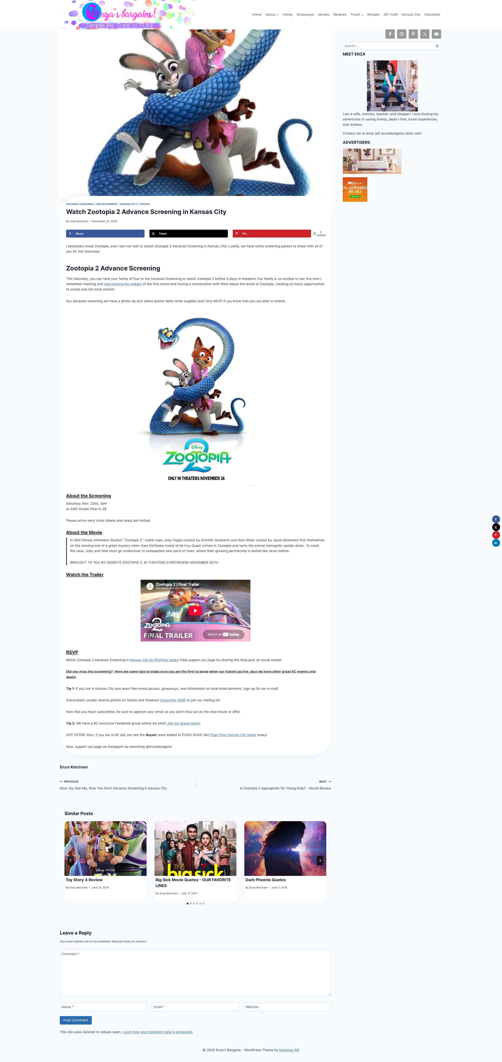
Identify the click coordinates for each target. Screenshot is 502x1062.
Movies (323, 14)
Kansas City (411, 14)
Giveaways (305, 14)
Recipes (373, 14)
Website (252, 1007)
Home (257, 14)
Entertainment (107, 204)
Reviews (339, 14)
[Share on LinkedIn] (496, 543)
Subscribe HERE (173, 700)
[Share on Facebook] (496, 519)
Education (432, 14)
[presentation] (105, 848)
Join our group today (183, 723)
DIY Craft (391, 14)
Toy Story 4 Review (84, 879)
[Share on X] (496, 527)
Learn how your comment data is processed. (158, 1032)
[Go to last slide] (71, 860)
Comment (71, 954)
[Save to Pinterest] (496, 535)
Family (288, 14)
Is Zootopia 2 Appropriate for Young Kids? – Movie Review (285, 785)
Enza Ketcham (79, 221)
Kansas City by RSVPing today (154, 660)
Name (68, 1007)
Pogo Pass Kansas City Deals (233, 735)
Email (159, 1007)
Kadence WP (289, 1050)
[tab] (188, 904)
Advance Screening (80, 204)
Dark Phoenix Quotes (266, 879)
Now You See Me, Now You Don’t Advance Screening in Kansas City (113, 785)
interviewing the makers (123, 284)
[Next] (320, 860)
